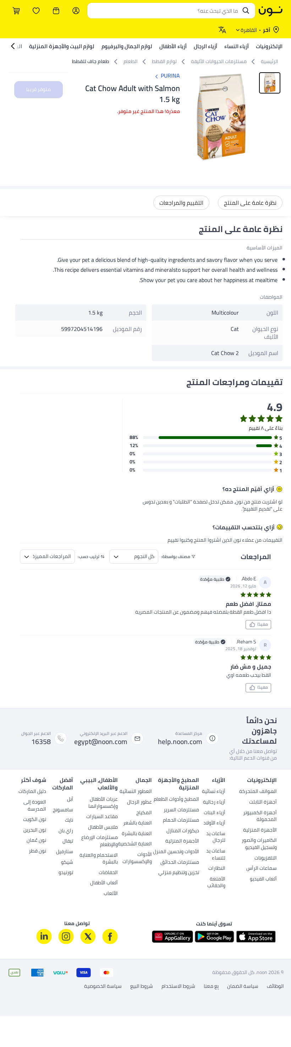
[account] (76, 10)
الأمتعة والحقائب (216, 883)
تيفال (67, 841)
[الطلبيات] (56, 10)
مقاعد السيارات (102, 817)
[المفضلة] (36, 10)
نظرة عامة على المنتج (250, 202)
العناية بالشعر (137, 823)
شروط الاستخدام (178, 986)
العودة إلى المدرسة (34, 806)
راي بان (66, 831)
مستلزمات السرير (181, 810)
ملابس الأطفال (103, 828)
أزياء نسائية (213, 792)
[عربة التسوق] (16, 10)
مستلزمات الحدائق (179, 863)
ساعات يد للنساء (215, 855)
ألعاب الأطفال (104, 883)
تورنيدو (66, 873)
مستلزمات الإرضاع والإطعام (99, 841)
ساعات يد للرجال (215, 837)
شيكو (67, 863)
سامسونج (63, 810)
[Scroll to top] (19, 1025)
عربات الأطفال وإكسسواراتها (103, 803)
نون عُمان (36, 841)
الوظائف (275, 986)
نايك (69, 820)
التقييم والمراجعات (181, 202)
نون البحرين (34, 830)
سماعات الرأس (261, 869)
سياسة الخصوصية (103, 986)
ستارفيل (64, 852)
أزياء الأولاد (214, 823)
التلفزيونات (265, 858)
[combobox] (164, 10)
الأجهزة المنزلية (260, 830)
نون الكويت (34, 820)
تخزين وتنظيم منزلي (178, 873)
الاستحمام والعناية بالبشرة (98, 859)
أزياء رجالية (214, 802)
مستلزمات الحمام (181, 820)
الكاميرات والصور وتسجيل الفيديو (259, 844)
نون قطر (37, 851)
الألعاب (111, 894)
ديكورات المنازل (182, 831)
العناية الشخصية (135, 844)
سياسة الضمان (242, 986)
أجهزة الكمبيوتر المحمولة (260, 816)
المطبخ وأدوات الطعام (176, 800)
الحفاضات (108, 873)
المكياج (144, 813)
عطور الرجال (139, 802)
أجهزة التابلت (263, 802)
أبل (70, 800)
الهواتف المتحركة (258, 792)
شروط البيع (141, 986)
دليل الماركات (32, 792)
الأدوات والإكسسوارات (137, 858)
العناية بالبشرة (137, 834)
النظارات (216, 869)
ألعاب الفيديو (263, 879)
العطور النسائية (136, 792)
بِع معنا (211, 986)
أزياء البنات (214, 813)
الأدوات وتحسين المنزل (176, 852)
